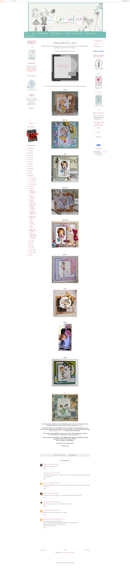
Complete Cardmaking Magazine (32, 192)
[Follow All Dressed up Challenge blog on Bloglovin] (99, 51)
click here (33, 104)
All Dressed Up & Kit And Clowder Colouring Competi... (32, 207)
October (31, 182)
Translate (99, 155)
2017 (29, 168)
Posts (96, 44)
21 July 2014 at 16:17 (56, 501)
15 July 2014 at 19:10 (54, 464)
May (30, 243)
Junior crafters (77, 33)
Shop (33, 33)
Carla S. (45, 493)
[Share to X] (72, 455)
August (31, 186)
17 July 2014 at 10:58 (53, 483)
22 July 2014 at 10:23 (54, 510)
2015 (29, 173)
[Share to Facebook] (73, 455)
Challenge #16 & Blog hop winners (32, 231)
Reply (44, 468)
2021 (29, 159)
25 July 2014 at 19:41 (59, 519)
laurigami (45, 510)
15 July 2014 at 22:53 (55, 473)
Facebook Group (61, 430)
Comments (98, 46)
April (30, 245)
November (32, 179)
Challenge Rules (43, 33)
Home (27, 33)
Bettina (65, 120)
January (31, 252)
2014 (29, 175)
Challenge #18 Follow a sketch (32, 218)
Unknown (45, 483)
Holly (65, 322)
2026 (29, 148)
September (32, 184)
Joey (65, 288)
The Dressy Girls (90, 33)
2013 (29, 255)
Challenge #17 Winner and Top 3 (32, 213)
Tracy (65, 89)
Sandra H (45, 464)
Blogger (72, 562)
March (31, 247)
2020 (29, 162)
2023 (29, 155)
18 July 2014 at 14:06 (53, 493)
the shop (81, 425)
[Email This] (69, 455)
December (32, 177)
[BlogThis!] (70, 455)
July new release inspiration (32, 196)
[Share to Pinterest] (74, 455)
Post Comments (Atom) (68, 552)
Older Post (87, 550)
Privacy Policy (30, 36)
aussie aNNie (46, 501)
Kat (65, 154)
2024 (29, 153)
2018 (29, 166)
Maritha (65, 187)
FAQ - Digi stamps (56, 33)
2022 (29, 157)
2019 (29, 164)
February (31, 250)
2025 (29, 150)
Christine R (65, 220)
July (30, 188)
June (30, 241)
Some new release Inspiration (32, 201)
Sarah (65, 357)
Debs (65, 393)
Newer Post (43, 550)
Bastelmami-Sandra (48, 519)
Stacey (65, 254)
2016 (29, 171)
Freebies (67, 33)
